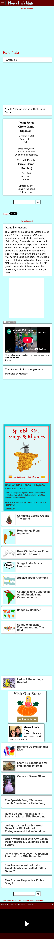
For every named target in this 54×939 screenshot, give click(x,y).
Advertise (21, 905)
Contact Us (11, 905)
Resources (31, 905)
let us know (15, 355)
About (3, 905)
